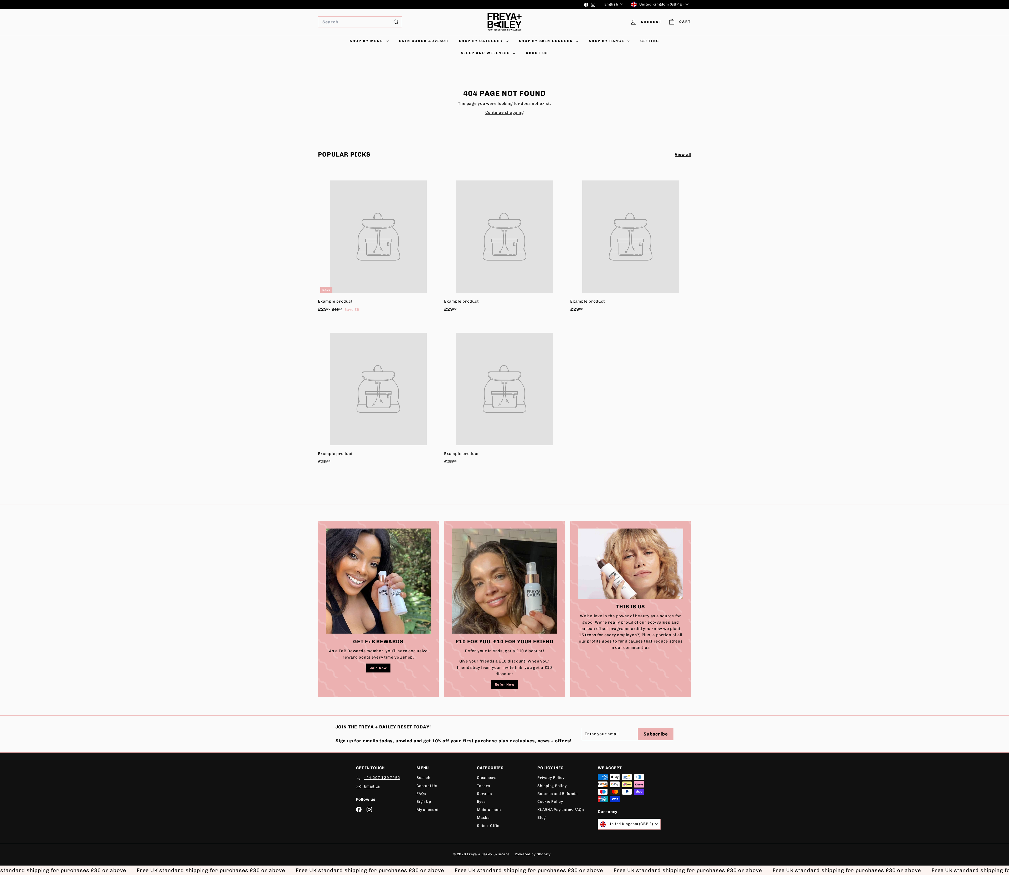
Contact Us (426, 786)
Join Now (378, 668)
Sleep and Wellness (486, 53)
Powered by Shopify (533, 854)
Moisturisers (490, 809)
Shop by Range (607, 41)
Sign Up (423, 801)
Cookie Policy (550, 801)
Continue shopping (504, 112)
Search (423, 777)
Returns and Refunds (557, 793)
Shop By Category (481, 41)
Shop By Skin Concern (547, 41)
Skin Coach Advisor (424, 41)
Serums (484, 793)
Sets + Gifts (488, 826)
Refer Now (504, 684)
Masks (483, 817)
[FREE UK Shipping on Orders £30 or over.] (449, 4)
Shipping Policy (552, 786)
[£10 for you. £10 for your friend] (504, 581)
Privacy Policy (551, 777)
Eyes (481, 801)
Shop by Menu (367, 41)
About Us (537, 53)
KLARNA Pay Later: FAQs (560, 809)
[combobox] (360, 22)
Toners (483, 786)
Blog (541, 817)
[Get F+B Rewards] (378, 581)
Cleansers (487, 777)
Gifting (649, 41)
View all (683, 154)
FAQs (421, 793)
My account (427, 809)
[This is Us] (630, 564)
